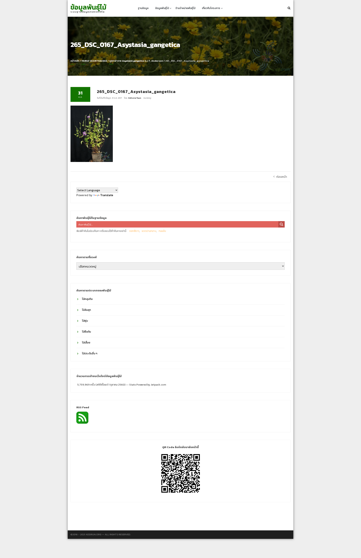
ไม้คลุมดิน (87, 299)
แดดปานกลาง (149, 231)
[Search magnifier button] (281, 224)
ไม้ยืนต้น (86, 332)
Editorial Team (135, 98)
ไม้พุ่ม (85, 321)
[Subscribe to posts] (82, 417)
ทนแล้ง (162, 231)
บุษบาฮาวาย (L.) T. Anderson (136, 61)
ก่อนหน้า (281, 176)
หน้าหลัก (75, 61)
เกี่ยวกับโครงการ (211, 8)
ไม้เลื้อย (86, 343)
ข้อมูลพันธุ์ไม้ (88, 7)
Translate (106, 195)
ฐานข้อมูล (143, 8)
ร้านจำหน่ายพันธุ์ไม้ (185, 8)
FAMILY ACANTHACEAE (94, 61)
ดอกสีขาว (134, 231)
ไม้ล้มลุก (86, 310)
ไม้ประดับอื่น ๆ (89, 353)
